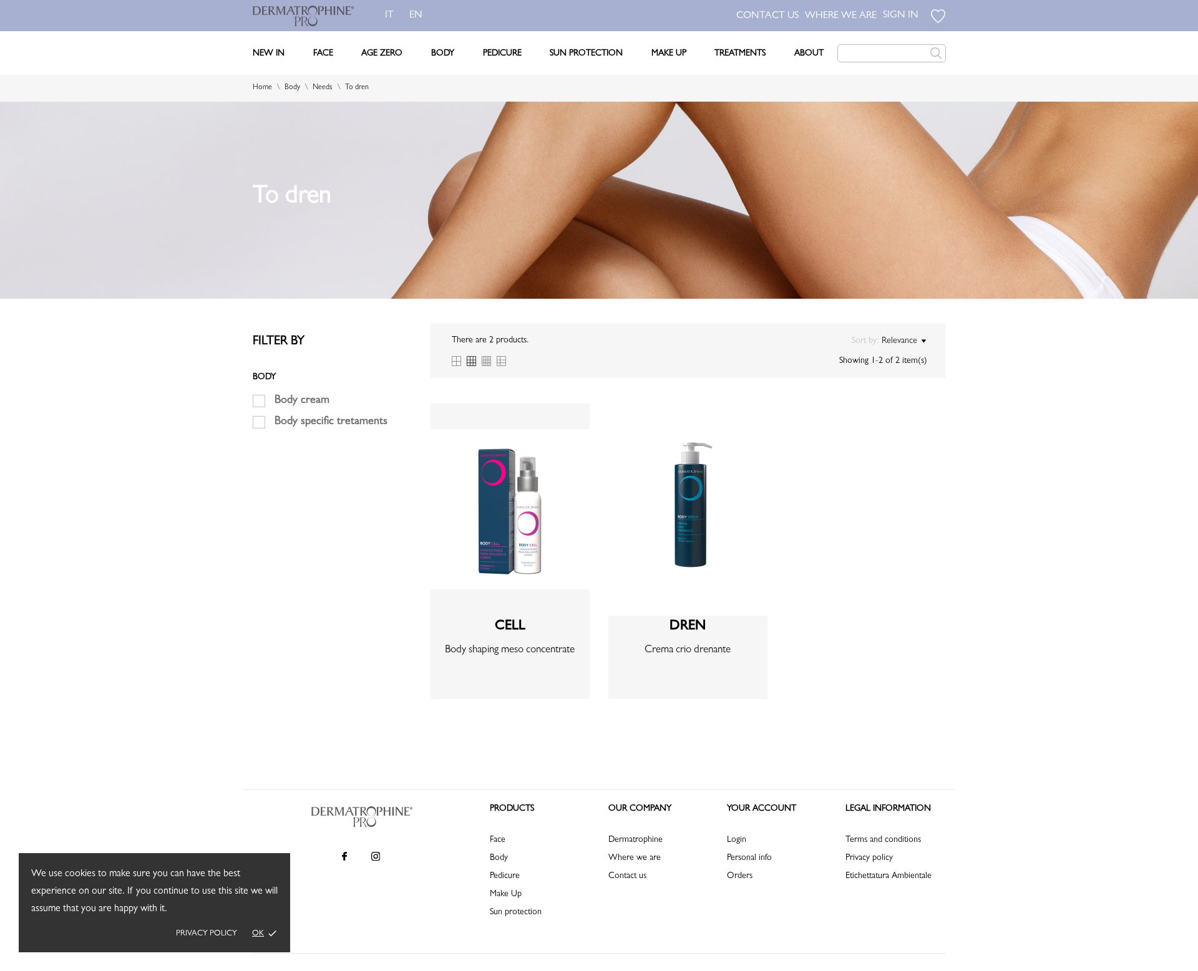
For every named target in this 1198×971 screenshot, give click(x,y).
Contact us (627, 876)
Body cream (302, 401)
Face (323, 53)
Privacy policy (206, 934)
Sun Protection (586, 53)
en (415, 16)
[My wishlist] (938, 16)
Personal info (749, 858)
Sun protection (516, 912)
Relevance (899, 341)
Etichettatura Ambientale (888, 876)
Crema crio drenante (688, 650)
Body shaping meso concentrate (510, 650)
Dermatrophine (635, 840)
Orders (739, 876)
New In (269, 53)
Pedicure (502, 53)
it (389, 16)
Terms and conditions (883, 840)
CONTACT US (767, 16)
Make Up (668, 53)
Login (736, 840)
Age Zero (381, 53)
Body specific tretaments (331, 422)
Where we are (634, 858)
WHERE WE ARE (841, 16)
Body (442, 53)
